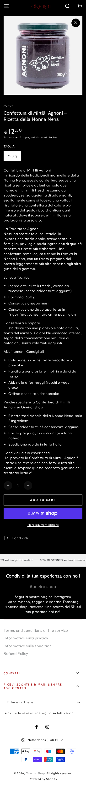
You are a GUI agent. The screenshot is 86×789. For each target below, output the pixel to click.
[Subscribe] (79, 702)
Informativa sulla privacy (26, 638)
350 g (12, 156)
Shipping (25, 137)
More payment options (43, 524)
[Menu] (6, 6)
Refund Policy (16, 653)
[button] (67, 6)
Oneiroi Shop (35, 773)
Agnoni (9, 105)
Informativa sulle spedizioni (28, 645)
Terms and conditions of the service (36, 630)
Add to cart (43, 500)
